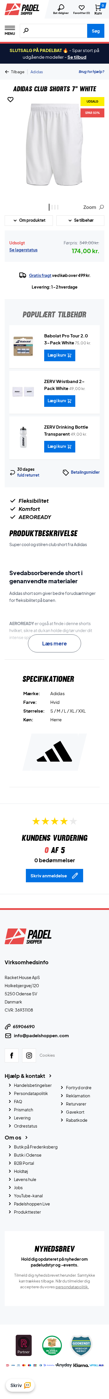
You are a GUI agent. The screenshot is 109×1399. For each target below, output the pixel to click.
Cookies (47, 1055)
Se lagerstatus (23, 249)
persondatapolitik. (72, 1286)
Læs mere (54, 643)
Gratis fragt (40, 275)
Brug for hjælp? (91, 71)
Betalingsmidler (85, 472)
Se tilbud (76, 57)
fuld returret (28, 475)
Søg (96, 30)
